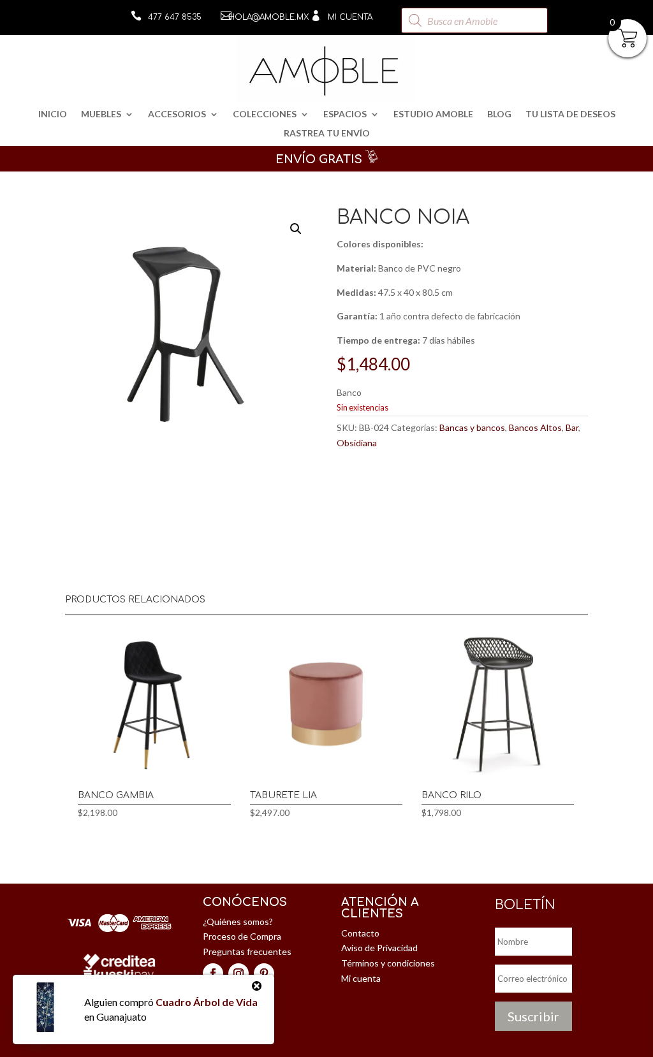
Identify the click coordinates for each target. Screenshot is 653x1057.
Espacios (345, 114)
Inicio (52, 114)
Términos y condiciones (388, 963)
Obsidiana (357, 442)
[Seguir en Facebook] (213, 973)
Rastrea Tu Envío (327, 133)
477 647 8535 (175, 17)
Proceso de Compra (242, 936)
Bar (572, 427)
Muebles (101, 114)
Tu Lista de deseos (570, 114)
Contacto (360, 933)
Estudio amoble (433, 114)
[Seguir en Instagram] (238, 973)
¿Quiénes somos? (238, 921)
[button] (295, 228)
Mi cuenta (350, 17)
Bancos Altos (535, 427)
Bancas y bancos (472, 427)
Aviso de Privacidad (379, 947)
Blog (499, 114)
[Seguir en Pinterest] (264, 973)
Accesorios (177, 114)
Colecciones (265, 114)
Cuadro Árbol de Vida (207, 1002)
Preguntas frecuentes (247, 951)
